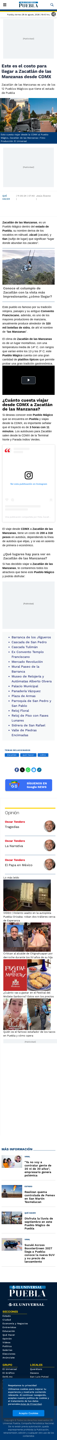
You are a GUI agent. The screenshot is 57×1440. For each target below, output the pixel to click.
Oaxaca (34, 1373)
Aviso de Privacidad (31, 1404)
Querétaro (36, 1369)
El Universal (10, 1369)
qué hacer (28, 755)
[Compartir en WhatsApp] (28, 769)
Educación (9, 1331)
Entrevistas (9, 1327)
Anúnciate (9, 1357)
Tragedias (12, 827)
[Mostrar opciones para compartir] (53, 14)
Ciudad (7, 1319)
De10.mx (8, 1376)
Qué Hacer (6, 197)
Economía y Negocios (15, 1323)
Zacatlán (12, 755)
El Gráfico (9, 1373)
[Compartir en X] (22, 769)
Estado (7, 1316)
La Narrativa (14, 846)
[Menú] (5, 4)
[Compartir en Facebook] (17, 770)
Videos (6, 1342)
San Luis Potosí (39, 1376)
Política (7, 1346)
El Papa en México (18, 865)
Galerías (7, 1350)
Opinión (12, 812)
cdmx (43, 755)
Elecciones (9, 1354)
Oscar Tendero (15, 821)
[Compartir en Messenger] (33, 769)
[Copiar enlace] (39, 770)
